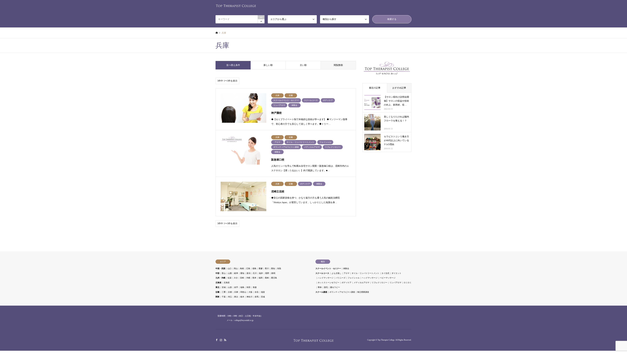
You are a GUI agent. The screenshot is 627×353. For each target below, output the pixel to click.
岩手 (236, 287)
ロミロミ (407, 282)
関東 (217, 297)
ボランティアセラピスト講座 (342, 292)
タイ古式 (385, 273)
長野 (267, 273)
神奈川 (249, 297)
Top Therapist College (386, 340)
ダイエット (396, 273)
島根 (242, 268)
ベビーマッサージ (387, 278)
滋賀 (263, 292)
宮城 (224, 287)
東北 (217, 287)
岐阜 (236, 273)
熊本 (254, 278)
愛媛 (261, 268)
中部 (217, 273)
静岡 (273, 273)
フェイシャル (354, 278)
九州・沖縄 (220, 278)
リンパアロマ (395, 282)
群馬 (257, 297)
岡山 (236, 268)
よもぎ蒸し (336, 273)
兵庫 (236, 292)
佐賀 (230, 278)
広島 (248, 268)
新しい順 (268, 65)
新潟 (248, 273)
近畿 (217, 292)
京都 (230, 292)
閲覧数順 (338, 65)
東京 (236, 297)
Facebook (217, 340)
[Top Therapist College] (236, 5)
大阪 (250, 292)
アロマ (346, 273)
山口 (230, 268)
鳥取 (279, 268)
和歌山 (243, 292)
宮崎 (242, 278)
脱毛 (326, 287)
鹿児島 (274, 278)
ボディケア (346, 282)
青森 (255, 287)
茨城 (263, 297)
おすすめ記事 (399, 88)
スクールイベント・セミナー (328, 268)
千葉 (224, 297)
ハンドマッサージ (325, 278)
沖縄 (248, 278)
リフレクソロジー (379, 282)
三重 (224, 292)
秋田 (248, 287)
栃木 (242, 297)
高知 (273, 268)
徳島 (254, 268)
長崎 (267, 278)
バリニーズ (341, 278)
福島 (242, 287)
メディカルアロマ (361, 282)
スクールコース (322, 273)
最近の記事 (374, 88)
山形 (230, 287)
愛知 (242, 273)
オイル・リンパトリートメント (365, 273)
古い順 (303, 65)
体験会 (346, 268)
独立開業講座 (363, 292)
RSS (225, 340)
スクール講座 (321, 292)
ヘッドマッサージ (370, 278)
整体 (320, 287)
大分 (236, 278)
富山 (224, 273)
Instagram (221, 340)
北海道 (218, 282)
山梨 (230, 273)
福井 (261, 273)
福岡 (261, 278)
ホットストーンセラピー (328, 282)
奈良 (257, 292)
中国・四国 (220, 268)
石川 (255, 273)
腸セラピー (335, 287)
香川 (267, 268)
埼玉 (230, 297)
